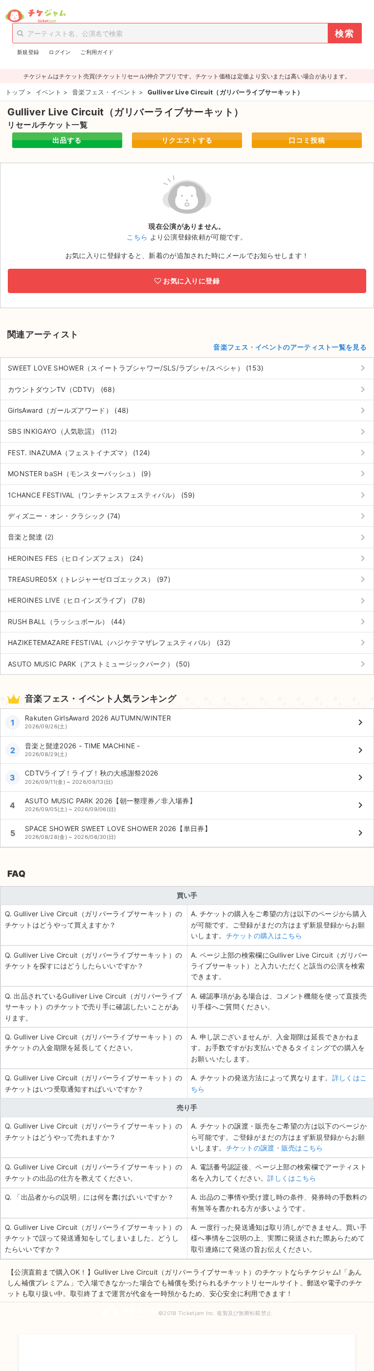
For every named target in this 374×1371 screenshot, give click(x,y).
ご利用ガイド (96, 52)
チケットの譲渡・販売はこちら (274, 1148)
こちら (137, 237)
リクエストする (187, 140)
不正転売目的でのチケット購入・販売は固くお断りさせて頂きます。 (187, 1346)
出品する (67, 140)
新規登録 (28, 52)
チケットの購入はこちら (264, 935)
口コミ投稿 (307, 140)
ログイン (60, 52)
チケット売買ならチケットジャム (35, 16)
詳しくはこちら (291, 1178)
